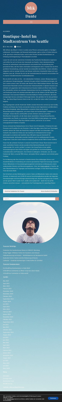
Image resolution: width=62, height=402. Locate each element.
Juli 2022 (5, 337)
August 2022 (7, 335)
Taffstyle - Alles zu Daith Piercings (13, 387)
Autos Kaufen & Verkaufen (49, 191)
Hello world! (24, 273)
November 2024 (8, 294)
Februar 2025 (7, 288)
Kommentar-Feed (8, 381)
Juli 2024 (5, 304)
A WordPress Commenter (11, 271)
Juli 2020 (6, 366)
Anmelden (6, 376)
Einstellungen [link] (10, 399)
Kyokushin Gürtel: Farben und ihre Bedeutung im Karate (20, 258)
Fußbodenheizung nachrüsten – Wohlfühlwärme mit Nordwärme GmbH (25, 255)
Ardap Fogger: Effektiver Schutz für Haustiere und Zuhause (21, 253)
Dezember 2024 (8, 291)
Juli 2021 (5, 360)
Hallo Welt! (26, 268)
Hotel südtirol (44, 166)
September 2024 (8, 299)
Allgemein (6, 31)
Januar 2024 (7, 314)
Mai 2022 (6, 342)
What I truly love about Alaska (30, 271)
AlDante (19, 46)
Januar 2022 (7, 353)
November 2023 (8, 317)
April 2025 (6, 283)
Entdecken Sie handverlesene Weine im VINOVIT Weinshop (21, 250)
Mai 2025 (6, 281)
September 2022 (8, 332)
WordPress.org (7, 383)
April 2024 (6, 306)
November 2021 (8, 355)
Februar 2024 (7, 312)
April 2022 (6, 345)
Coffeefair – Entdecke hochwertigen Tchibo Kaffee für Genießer (23, 260)
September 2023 (8, 322)
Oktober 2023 (7, 319)
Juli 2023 (5, 324)
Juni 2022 (6, 340)
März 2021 (6, 363)
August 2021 (7, 358)
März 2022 (6, 348)
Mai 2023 (6, 327)
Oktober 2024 (7, 296)
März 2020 (6, 368)
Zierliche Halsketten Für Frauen (14, 191)
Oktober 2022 (7, 330)
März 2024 (6, 309)
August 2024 (7, 301)
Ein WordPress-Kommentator (12, 268)
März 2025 (6, 286)
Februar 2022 (7, 350)
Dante (31, 16)
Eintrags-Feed (7, 378)
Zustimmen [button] (53, 398)
